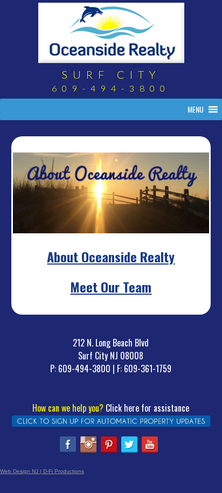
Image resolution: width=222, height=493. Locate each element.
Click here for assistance (147, 407)
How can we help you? (67, 407)
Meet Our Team (110, 286)
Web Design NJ (19, 471)
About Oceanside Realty (111, 256)
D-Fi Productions (63, 471)
